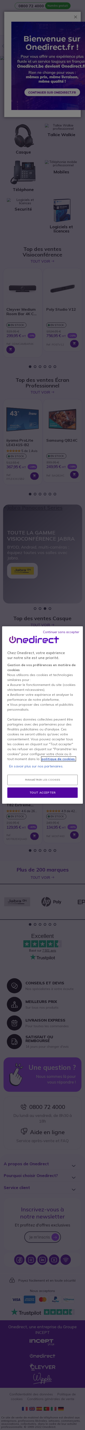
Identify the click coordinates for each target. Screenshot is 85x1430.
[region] (42, 715)
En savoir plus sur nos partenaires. (36, 766)
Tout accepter (43, 792)
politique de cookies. (59, 759)
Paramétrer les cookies (42, 779)
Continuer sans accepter (61, 632)
